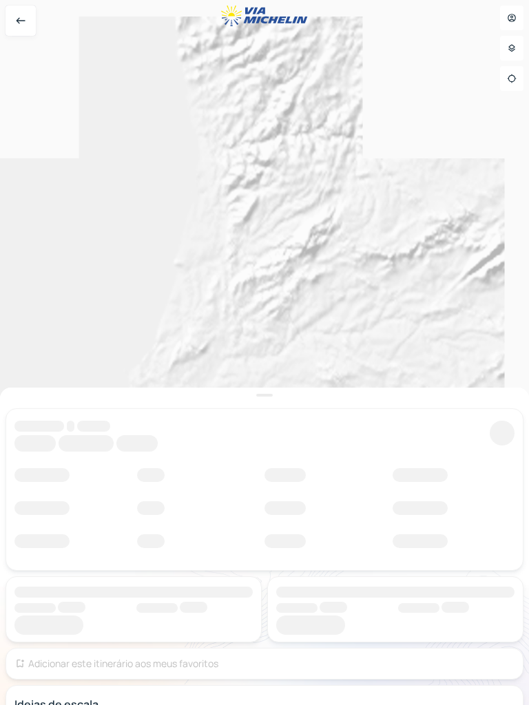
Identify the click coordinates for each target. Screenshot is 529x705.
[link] (459, 369)
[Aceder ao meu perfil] (511, 18)
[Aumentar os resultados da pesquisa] (264, 395)
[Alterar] (502, 433)
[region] (264, 352)
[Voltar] (21, 21)
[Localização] (511, 78)
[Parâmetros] (511, 48)
